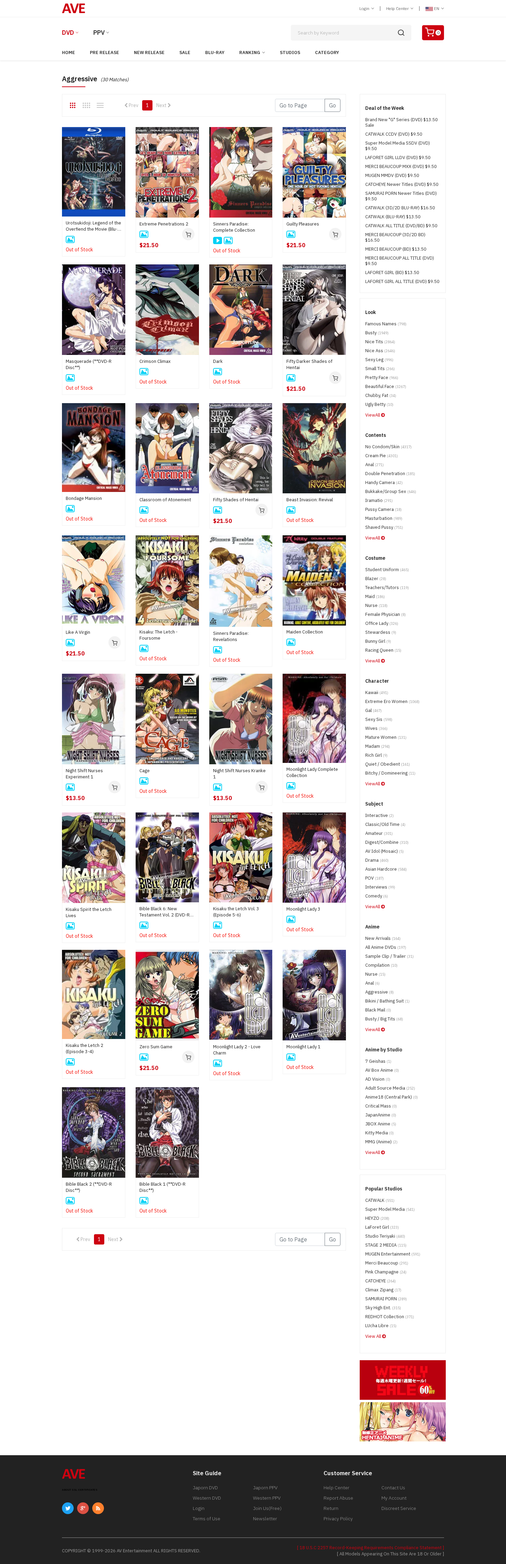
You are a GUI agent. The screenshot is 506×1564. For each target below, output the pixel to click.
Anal (374, 465)
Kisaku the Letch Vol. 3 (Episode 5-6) (236, 912)
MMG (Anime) (381, 1142)
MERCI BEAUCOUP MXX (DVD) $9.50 (401, 166)
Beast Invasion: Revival (309, 500)
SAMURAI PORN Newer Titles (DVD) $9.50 (401, 196)
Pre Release (104, 52)
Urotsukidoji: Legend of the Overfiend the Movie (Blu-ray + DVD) (93, 226)
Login (364, 8)
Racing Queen (383, 650)
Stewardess (380, 632)
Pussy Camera (383, 509)
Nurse (376, 605)
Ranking (249, 52)
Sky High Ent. (383, 1308)
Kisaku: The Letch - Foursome (158, 635)
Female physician (385, 614)
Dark (218, 361)
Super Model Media (390, 1209)
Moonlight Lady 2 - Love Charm (237, 1050)
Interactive (379, 815)
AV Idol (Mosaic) (384, 851)
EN (436, 8)
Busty (377, 333)
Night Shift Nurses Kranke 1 (239, 774)
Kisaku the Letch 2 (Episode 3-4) (84, 1048)
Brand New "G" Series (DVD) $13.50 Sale (401, 122)
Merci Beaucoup (386, 1263)
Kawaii (376, 692)
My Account (394, 1498)
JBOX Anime (380, 1124)
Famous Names (386, 324)
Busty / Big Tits (384, 1019)
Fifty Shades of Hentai (236, 500)
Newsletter (265, 1518)
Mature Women (386, 737)
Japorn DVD (205, 1487)
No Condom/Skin (388, 447)
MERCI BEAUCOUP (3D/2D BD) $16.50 (395, 237)
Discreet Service (398, 1508)
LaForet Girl (382, 1227)
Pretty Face (381, 377)
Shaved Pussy (384, 527)
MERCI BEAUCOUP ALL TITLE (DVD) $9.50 (399, 260)
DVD (68, 32)
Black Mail (378, 1010)
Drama (377, 860)
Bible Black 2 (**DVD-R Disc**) (89, 1187)
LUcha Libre (381, 1326)
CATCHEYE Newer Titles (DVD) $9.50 (402, 184)
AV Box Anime (382, 1070)
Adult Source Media (390, 1088)
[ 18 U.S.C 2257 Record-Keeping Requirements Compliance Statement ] (370, 1548)
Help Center (398, 8)
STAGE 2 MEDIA (386, 1245)
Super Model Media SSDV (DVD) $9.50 (397, 145)
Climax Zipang (383, 1290)
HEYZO (377, 1218)
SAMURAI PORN (386, 1299)
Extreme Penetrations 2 (163, 224)
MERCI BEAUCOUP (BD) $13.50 (395, 249)
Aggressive (379, 992)
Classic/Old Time (385, 824)
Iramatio (379, 500)
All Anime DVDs (385, 947)
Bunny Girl (378, 641)
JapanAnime (380, 1115)
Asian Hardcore (386, 869)
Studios (290, 52)
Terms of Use (206, 1518)
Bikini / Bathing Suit (387, 1001)
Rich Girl (376, 755)
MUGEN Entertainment (392, 1254)
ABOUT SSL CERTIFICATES (79, 1490)
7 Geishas (378, 1061)
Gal (373, 710)
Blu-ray (214, 52)
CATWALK (379, 1200)
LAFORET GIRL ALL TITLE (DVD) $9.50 (402, 281)
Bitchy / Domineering (390, 773)
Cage (144, 771)
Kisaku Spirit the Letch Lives (89, 912)
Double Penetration (390, 473)
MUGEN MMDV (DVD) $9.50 (392, 175)
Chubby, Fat (380, 395)
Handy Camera (384, 482)
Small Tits (380, 368)
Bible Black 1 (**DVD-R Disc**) (162, 1187)
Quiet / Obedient (387, 764)
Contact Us (393, 1487)
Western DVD (207, 1498)
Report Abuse (338, 1498)
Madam (377, 746)
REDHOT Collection (389, 1317)
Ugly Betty (379, 404)
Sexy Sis (378, 719)
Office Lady (381, 623)
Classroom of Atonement (165, 500)
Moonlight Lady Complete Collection (312, 772)
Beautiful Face (385, 386)
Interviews (380, 887)
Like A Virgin (78, 632)
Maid (375, 596)
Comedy (376, 896)
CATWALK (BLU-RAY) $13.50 (393, 217)
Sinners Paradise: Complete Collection (234, 227)
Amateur (379, 833)
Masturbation (383, 518)
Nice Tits (380, 342)
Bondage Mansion (84, 498)
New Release (149, 52)
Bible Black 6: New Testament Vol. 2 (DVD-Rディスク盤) (166, 912)
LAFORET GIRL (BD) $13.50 (392, 272)
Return (331, 1508)
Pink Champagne (386, 1272)
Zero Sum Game (155, 1047)
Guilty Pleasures (302, 224)
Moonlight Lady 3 (303, 909)
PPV (99, 32)
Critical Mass (381, 1106)
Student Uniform (387, 570)
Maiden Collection (304, 632)
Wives (376, 728)
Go (332, 105)
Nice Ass (380, 351)
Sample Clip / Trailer (389, 956)
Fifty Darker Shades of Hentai (309, 364)
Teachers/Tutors (387, 587)
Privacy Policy (338, 1518)
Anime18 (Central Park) (391, 1097)
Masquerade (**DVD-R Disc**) (89, 364)
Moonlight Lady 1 (303, 1047)
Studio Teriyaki (385, 1236)
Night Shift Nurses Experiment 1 (84, 774)
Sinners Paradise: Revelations (231, 636)
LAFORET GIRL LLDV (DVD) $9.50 (398, 157)
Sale (184, 52)
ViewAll (373, 415)
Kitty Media (379, 1133)
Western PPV (267, 1498)
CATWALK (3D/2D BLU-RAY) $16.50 (400, 208)
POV (374, 878)
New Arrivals (383, 938)
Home (68, 52)
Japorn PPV (265, 1487)
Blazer (375, 578)
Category (327, 52)
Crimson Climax (155, 361)
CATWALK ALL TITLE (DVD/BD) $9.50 (401, 226)
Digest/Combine (387, 842)
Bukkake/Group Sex (390, 491)
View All (373, 1336)
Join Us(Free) (267, 1508)
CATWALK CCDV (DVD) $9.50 (393, 134)
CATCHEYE (380, 1281)
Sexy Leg (379, 360)
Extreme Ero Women (392, 701)
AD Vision (377, 1079)
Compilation (381, 965)
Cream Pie (381, 456)
